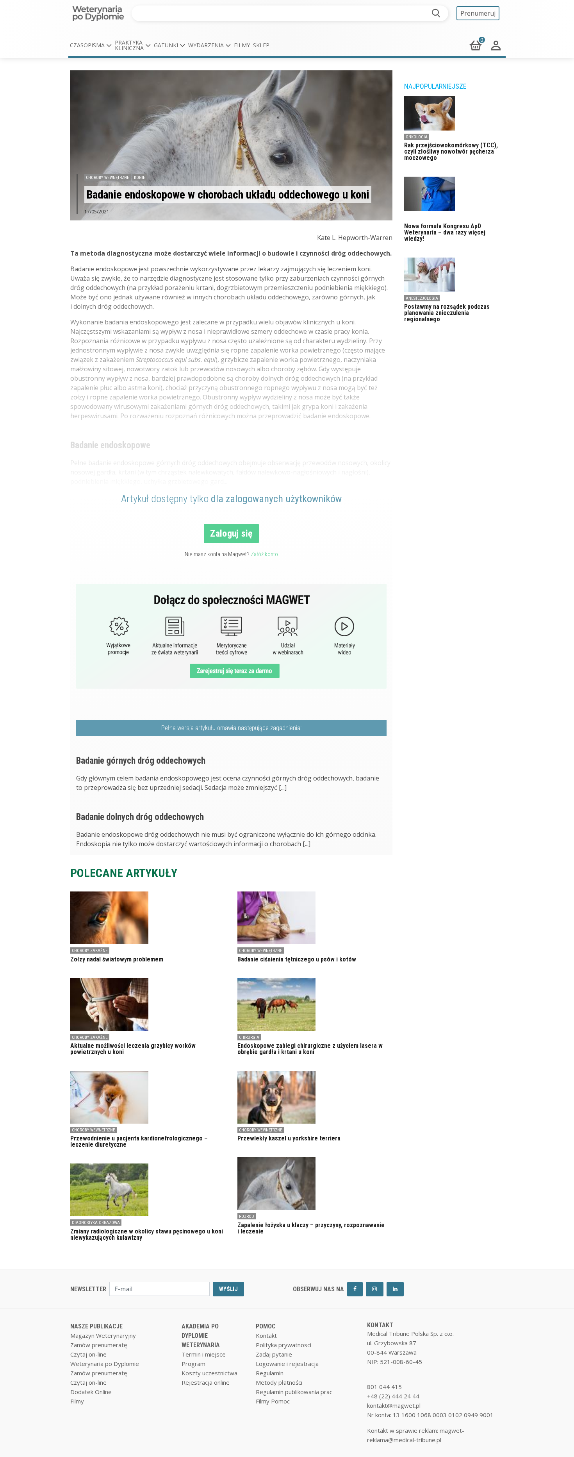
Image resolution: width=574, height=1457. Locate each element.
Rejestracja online (206, 1382)
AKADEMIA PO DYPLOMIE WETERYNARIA (201, 1336)
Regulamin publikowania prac (294, 1392)
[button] (90, 45)
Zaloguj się (231, 533)
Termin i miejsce (204, 1354)
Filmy (242, 45)
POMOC (266, 1326)
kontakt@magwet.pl (394, 1405)
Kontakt (266, 1335)
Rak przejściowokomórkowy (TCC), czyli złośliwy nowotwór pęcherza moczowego (451, 151)
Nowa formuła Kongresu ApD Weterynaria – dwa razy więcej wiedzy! (444, 232)
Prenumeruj (478, 13)
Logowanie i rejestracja (287, 1364)
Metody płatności (279, 1382)
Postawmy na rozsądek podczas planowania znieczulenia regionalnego (447, 313)
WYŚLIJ (228, 1289)
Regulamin (269, 1373)
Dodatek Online (91, 1392)
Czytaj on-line (88, 1354)
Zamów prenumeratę (98, 1345)
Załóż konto (264, 554)
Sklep (261, 45)
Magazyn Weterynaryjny (103, 1335)
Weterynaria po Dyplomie (104, 1364)
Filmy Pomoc (273, 1401)
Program (193, 1364)
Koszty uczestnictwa (209, 1373)
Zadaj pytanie (274, 1354)
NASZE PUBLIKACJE (96, 1326)
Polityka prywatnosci (283, 1345)
